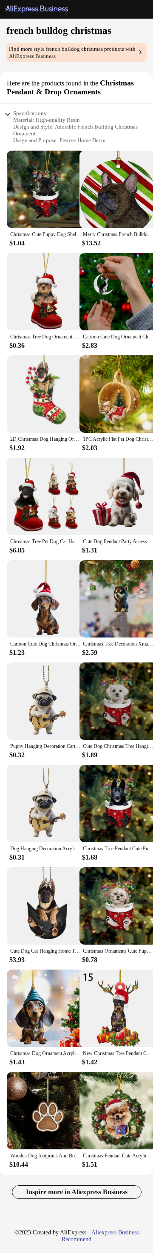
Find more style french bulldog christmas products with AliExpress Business (72, 52)
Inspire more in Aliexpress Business (77, 1191)
